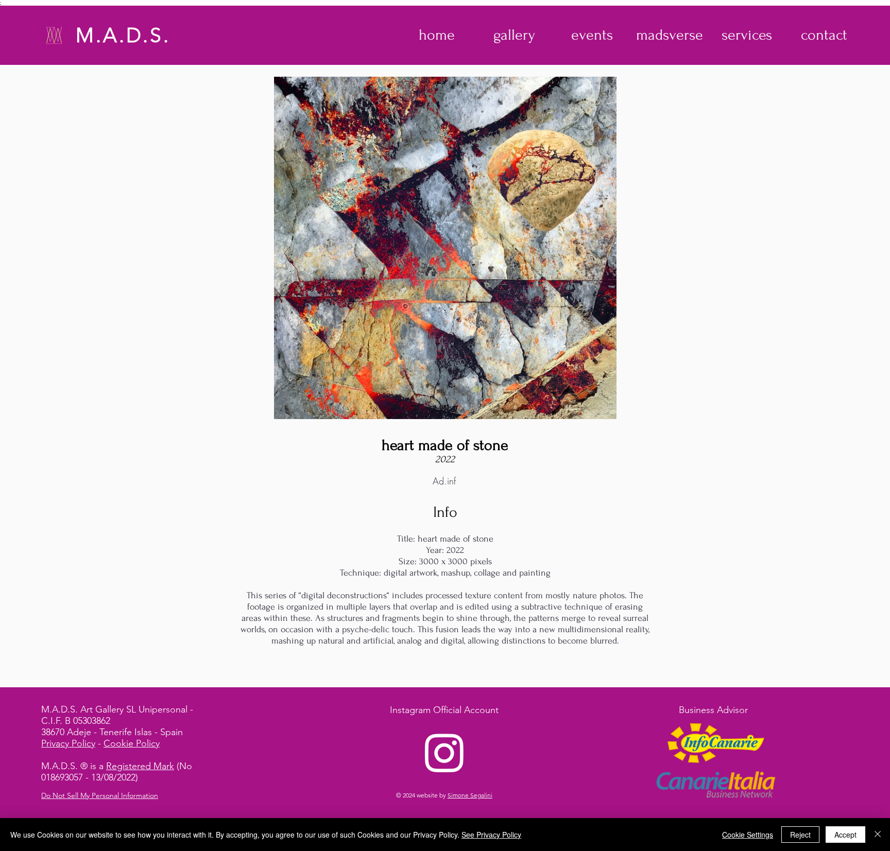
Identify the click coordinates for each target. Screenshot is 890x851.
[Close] (877, 834)
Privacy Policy (68, 743)
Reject (800, 834)
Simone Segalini (470, 795)
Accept (845, 834)
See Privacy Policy (491, 834)
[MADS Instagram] (444, 752)
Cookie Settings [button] (747, 834)
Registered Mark (140, 766)
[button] (514, 35)
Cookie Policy (132, 743)
